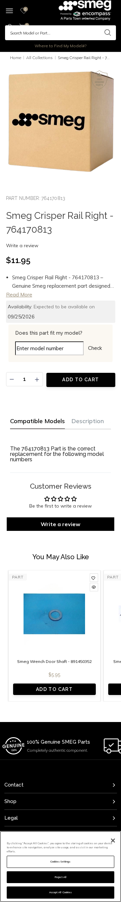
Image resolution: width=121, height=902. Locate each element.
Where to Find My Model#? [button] (60, 45)
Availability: (20, 307)
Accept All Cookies (60, 892)
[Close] (113, 840)
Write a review (22, 245)
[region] (60, 866)
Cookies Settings (60, 861)
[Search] (107, 32)
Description (88, 421)
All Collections (39, 57)
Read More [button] (19, 294)
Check (95, 348)
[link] (94, 577)
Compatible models (37, 421)
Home (15, 57)
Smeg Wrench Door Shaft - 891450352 (54, 661)
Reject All (60, 877)
